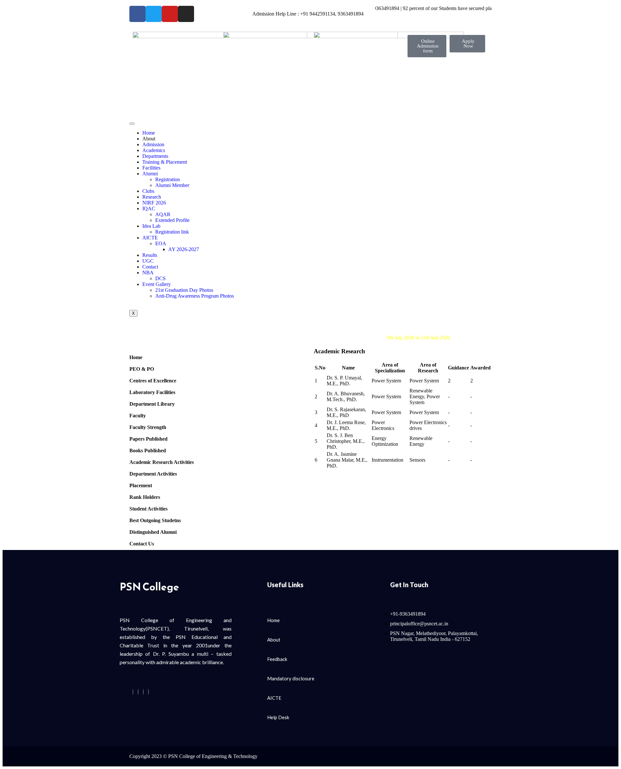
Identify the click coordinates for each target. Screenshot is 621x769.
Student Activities (148, 508)
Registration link (172, 232)
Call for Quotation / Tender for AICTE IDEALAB (323, 326)
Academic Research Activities (161, 462)
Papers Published (148, 439)
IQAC (148, 208)
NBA (148, 272)
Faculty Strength (147, 427)
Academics (153, 150)
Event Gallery (156, 284)
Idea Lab (151, 226)
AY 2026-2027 (183, 249)
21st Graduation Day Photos (184, 290)
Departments (155, 156)
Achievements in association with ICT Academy (320, 332)
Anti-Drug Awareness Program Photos (194, 296)
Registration (167, 179)
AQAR (162, 214)
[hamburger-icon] (132, 124)
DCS (160, 278)
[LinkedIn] (143, 692)
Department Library (152, 404)
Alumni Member (172, 185)
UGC (148, 261)
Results (149, 255)
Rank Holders (144, 497)
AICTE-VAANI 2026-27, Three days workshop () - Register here (370, 337)
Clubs (148, 191)
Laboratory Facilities (152, 392)
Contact (150, 266)
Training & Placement (164, 162)
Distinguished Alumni (153, 532)
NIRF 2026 (154, 202)
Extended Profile (172, 220)
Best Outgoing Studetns (155, 520)
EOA (160, 243)
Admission (153, 144)
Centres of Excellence (152, 380)
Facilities (151, 167)
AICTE (150, 237)
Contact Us (141, 543)
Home (148, 133)
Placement (140, 485)
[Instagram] (148, 692)
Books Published (147, 450)
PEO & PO (141, 369)
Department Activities (153, 474)
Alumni (150, 173)
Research (151, 197)
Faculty (137, 415)
